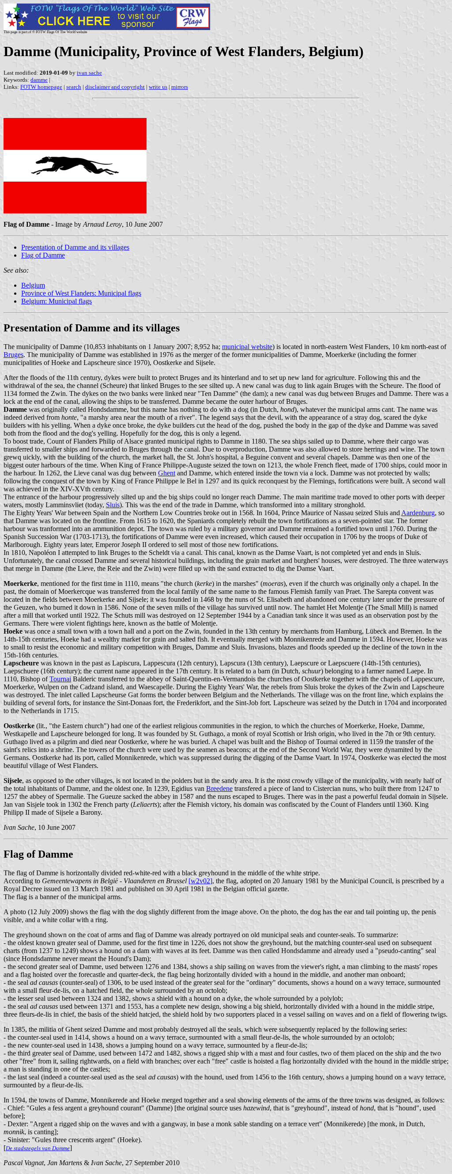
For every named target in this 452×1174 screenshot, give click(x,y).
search (73, 87)
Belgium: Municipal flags (56, 301)
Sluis (113, 505)
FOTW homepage (41, 87)
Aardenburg (418, 513)
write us (158, 87)
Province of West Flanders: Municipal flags (81, 293)
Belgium (33, 285)
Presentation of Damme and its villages (75, 247)
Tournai (60, 679)
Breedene (219, 788)
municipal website (247, 346)
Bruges (13, 354)
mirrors (179, 87)
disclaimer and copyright (115, 87)
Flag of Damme (43, 255)
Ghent (166, 473)
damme (39, 79)
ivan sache (89, 72)
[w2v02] (200, 881)
